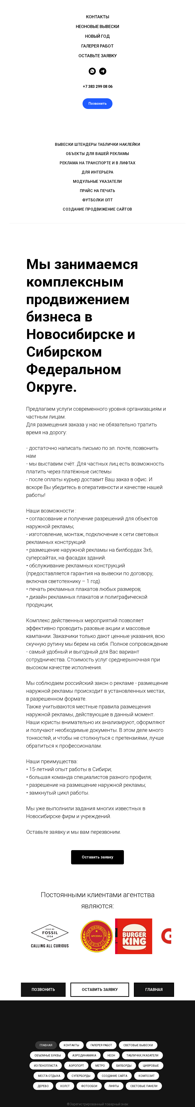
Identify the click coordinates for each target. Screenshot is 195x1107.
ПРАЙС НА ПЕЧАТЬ (97, 190)
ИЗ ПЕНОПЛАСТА (45, 1065)
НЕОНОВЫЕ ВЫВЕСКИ (97, 26)
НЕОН (111, 1055)
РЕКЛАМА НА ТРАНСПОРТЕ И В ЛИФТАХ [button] (97, 163)
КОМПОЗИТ (147, 1076)
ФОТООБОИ (89, 1086)
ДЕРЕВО (43, 1086)
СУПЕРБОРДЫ (81, 1076)
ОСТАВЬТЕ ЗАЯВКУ (97, 55)
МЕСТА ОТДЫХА (49, 1076)
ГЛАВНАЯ (46, 1045)
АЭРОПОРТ (76, 1065)
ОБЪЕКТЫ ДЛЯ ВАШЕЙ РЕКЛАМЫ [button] (97, 153)
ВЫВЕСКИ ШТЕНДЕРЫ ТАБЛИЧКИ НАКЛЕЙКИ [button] (97, 144)
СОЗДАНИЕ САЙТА (114, 1076)
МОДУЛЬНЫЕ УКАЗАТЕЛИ (97, 181)
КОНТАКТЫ (97, 16)
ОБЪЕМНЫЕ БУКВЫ (47, 1055)
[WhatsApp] (92, 71)
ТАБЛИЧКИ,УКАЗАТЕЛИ (142, 1055)
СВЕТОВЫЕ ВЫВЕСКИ (138, 1045)
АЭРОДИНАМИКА (84, 1055)
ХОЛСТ (65, 1086)
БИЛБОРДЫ (124, 1065)
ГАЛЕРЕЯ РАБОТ (97, 45)
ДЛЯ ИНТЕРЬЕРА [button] (97, 172)
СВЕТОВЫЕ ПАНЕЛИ (143, 1086)
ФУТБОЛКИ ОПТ (97, 200)
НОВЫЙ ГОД (97, 36)
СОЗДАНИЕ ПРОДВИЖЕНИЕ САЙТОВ (97, 209)
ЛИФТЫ (114, 1086)
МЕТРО (100, 1065)
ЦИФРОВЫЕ (151, 1065)
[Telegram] (102, 71)
